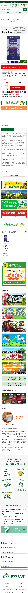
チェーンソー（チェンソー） (16, 19)
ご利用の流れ (7, 583)
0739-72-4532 (15, 516)
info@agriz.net (19, 519)
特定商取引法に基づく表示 (6, 589)
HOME (2, 19)
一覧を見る (23, 232)
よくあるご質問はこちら (14, 108)
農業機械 (7, 19)
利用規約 (21, 586)
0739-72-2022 (19, 514)
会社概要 (7, 586)
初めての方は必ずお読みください (11, 67)
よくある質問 (21, 583)
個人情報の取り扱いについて (21, 589)
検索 (25, 9)
